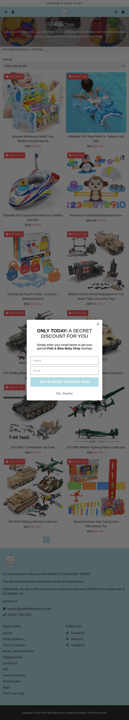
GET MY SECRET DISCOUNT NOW (65, 382)
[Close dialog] (98, 324)
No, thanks (64, 393)
